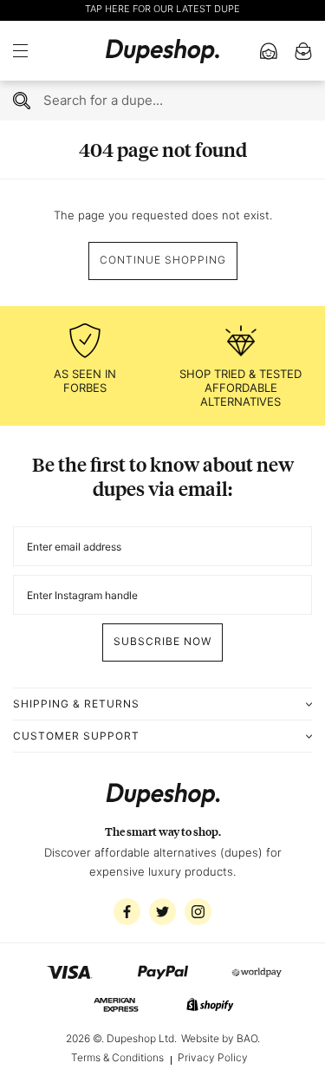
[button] (25, 51)
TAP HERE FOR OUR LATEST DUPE (162, 9)
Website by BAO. (220, 1038)
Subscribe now (162, 641)
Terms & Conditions (117, 1057)
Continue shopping (163, 259)
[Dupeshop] (162, 50)
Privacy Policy (213, 1057)
